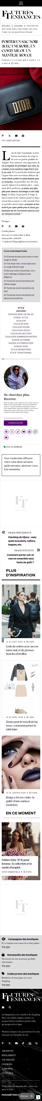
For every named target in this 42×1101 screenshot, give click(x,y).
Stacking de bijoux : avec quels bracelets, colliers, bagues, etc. (22, 541)
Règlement (9, 1055)
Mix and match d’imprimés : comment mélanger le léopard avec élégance (20, 274)
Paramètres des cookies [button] (18, 1095)
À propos (7, 1068)
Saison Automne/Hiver (21, 343)
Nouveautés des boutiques (22, 955)
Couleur (21, 321)
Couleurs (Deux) (21, 330)
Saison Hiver (21, 346)
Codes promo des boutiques (23, 974)
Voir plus (6, 947)
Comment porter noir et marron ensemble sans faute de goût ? (20, 559)
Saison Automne (21, 340)
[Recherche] (10, 1007)
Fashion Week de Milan (21, 314)
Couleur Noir (21, 324)
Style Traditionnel (21, 353)
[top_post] (21, 851)
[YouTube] (16, 1043)
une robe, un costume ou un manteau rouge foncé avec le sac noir (20, 169)
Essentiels (14, 872)
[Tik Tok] (23, 1043)
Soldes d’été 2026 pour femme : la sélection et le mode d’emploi (17, 864)
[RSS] (36, 1043)
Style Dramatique (21, 349)
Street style (21, 317)
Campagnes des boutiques (23, 939)
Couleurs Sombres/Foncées (21, 337)
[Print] (23, 136)
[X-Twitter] (9, 1043)
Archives (7, 1051)
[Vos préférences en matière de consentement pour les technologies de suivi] (38, 1097)
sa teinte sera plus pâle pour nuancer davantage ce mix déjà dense (20, 191)
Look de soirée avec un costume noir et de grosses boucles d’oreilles (22, 650)
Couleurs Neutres (21, 333)
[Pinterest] (3, 1043)
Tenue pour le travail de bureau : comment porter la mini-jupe (22, 726)
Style (21, 308)
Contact (7, 1073)
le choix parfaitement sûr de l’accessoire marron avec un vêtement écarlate (20, 210)
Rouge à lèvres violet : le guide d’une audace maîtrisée (20, 801)
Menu (21, 3)
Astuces (21, 311)
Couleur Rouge (21, 327)
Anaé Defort (13, 140)
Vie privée (8, 1060)
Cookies (7, 1064)
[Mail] (30, 1043)
